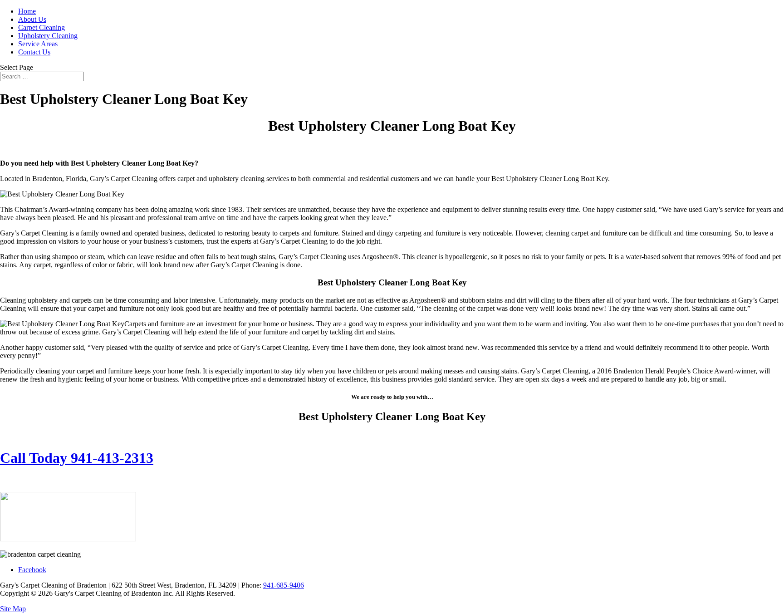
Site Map (13, 609)
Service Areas (38, 44)
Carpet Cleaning (41, 27)
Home (27, 11)
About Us (32, 19)
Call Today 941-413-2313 (76, 458)
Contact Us (34, 52)
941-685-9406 (283, 585)
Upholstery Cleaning (48, 35)
